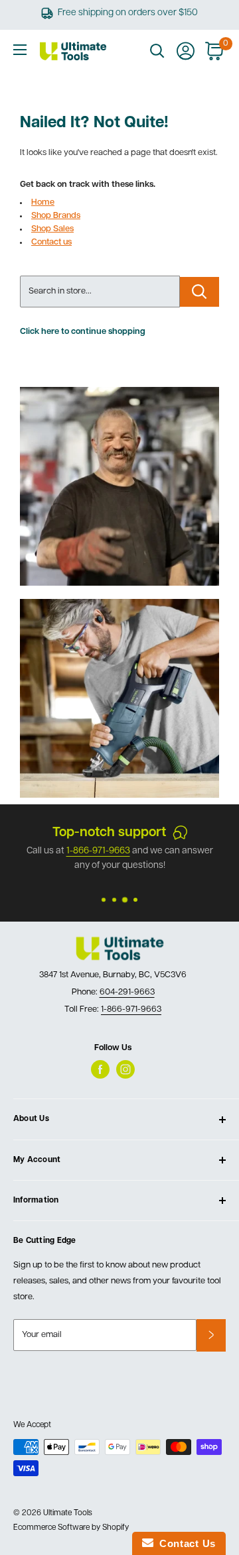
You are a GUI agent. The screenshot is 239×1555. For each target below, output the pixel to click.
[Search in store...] (199, 292)
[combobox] (100, 291)
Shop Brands (55, 215)
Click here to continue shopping (82, 331)
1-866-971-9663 (131, 1009)
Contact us (51, 242)
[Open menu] (20, 49)
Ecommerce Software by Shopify (71, 1528)
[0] (214, 51)
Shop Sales (52, 229)
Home (42, 202)
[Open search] (157, 51)
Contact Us (184, 1543)
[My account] (186, 51)
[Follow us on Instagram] (125, 1069)
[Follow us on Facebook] (100, 1069)
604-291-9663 (127, 992)
